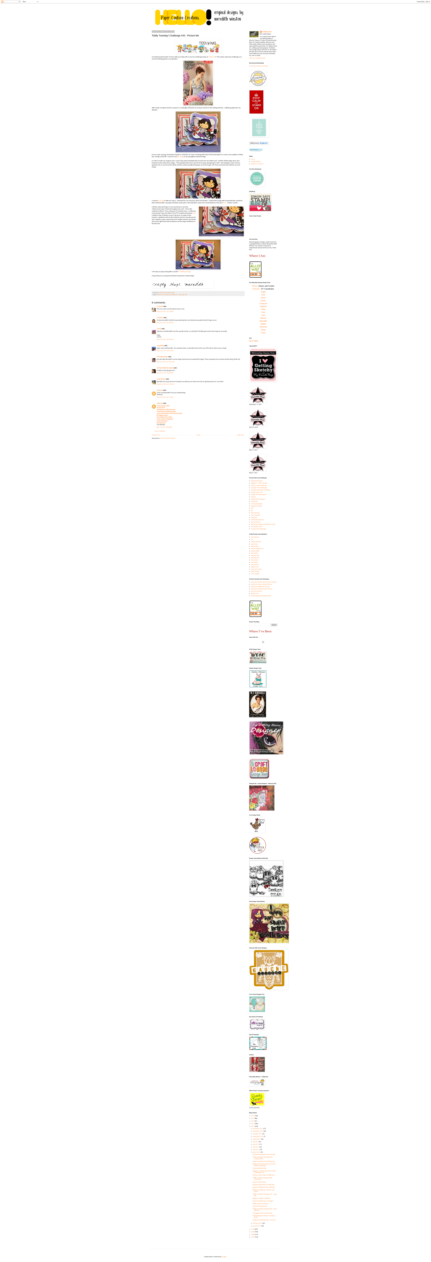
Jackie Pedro (255, 546)
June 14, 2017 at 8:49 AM (164, 427)
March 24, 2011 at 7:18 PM (165, 397)
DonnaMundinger (162, 357)
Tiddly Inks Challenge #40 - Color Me (264, 1220)
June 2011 (256, 1144)
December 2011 (258, 1128)
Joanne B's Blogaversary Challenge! (264, 1187)
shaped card (160, 294)
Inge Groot (254, 544)
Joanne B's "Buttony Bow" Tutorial (261, 589)
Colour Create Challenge (258, 485)
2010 (253, 1229)
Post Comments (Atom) (167, 438)
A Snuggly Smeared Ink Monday (262, 1213)
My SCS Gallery (253, 341)
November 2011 (258, 1131)
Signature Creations (257, 164)
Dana (263, 298)
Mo (252, 511)
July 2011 (256, 1142)
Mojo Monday (255, 513)
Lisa (263, 315)
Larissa (159, 329)
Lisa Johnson (255, 565)
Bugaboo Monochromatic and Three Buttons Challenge (264, 1164)
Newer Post (156, 435)
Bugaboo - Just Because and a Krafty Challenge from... (264, 1171)
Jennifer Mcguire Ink (257, 548)
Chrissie (255, 289)
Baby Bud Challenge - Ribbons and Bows (264, 1190)
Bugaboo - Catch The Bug (259, 483)
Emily (263, 300)
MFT (252, 508)
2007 (253, 1237)
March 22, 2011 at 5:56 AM (165, 339)
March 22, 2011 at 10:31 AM (165, 362)
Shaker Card (255, 593)
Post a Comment (160, 431)
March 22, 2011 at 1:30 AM (165, 311)
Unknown (160, 390)
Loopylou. (160, 317)
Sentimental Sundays (257, 520)
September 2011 (258, 1136)
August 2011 (257, 1139)
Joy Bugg (180, 157)
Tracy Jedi (160, 306)
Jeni (263, 312)
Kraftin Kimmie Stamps (258, 499)
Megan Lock (254, 567)
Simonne (263, 327)
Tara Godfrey (255, 574)
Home (198, 435)
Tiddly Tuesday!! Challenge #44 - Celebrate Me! (263, 1158)
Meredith (263, 321)
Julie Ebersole (255, 558)
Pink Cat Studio (255, 515)
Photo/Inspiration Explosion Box (261, 596)
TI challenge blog (184, 272)
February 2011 (257, 1223)
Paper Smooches (256, 569)
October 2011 (257, 1134)
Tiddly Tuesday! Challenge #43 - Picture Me (263, 1178)
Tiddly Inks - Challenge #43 (179, 294)
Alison (254, 286)
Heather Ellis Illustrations (258, 494)
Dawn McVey (255, 537)
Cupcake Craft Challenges (259, 488)
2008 (253, 1234)
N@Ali (263, 324)
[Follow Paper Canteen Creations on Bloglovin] (259, 144)
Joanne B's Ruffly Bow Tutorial (260, 587)
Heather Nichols (256, 542)
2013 (253, 1121)
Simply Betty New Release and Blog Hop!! (264, 1216)
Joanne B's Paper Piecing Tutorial (261, 584)
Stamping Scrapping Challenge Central (263, 524)
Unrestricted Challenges (258, 529)
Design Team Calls (257, 492)
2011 (253, 1126)
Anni (263, 295)
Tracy (263, 333)
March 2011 (257, 1152)
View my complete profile (257, 58)
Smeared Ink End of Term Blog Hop (264, 1161)
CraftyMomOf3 (267, 32)
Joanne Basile (255, 551)
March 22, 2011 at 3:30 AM (165, 323)
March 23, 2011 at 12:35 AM (165, 384)
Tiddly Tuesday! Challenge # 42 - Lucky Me (265, 1195)
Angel (263, 292)
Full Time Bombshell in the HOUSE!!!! (264, 1154)
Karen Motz (254, 560)
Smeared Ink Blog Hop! (260, 1206)
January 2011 (257, 1226)
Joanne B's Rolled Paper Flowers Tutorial (264, 582)
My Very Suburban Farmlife (259, 66)
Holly (263, 309)
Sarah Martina (161, 379)
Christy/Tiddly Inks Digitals (165, 368)
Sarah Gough (255, 571)
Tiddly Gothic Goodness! (260, 1204)
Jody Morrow (255, 555)
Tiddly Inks (212, 57)
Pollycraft (254, 517)
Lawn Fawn (254, 501)
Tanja (263, 330)
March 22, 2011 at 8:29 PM (165, 373)
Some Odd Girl (255, 522)
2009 (253, 1232)
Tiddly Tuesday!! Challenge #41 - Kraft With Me (264, 1209)
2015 (253, 1116)
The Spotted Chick (256, 527)
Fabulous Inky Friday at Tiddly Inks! (263, 1175)
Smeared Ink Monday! (259, 1168)
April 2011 (256, 1149)
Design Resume (256, 161)
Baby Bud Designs (256, 481)
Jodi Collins (254, 553)
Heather (263, 306)
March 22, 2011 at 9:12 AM (165, 351)
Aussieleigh (160, 345)
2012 (253, 1124)
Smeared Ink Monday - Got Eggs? (263, 1201)
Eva (252, 539)
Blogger (223, 1257)
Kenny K (253, 497)
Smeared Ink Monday (259, 1182)
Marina (263, 318)
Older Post (240, 435)
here (224, 203)
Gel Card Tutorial (256, 591)
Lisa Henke (254, 562)
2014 (253, 1118)
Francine (263, 303)
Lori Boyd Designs (256, 504)
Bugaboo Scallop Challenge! (261, 1198)
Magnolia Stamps (256, 506)
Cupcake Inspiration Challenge (260, 490)
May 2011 (256, 1147)
